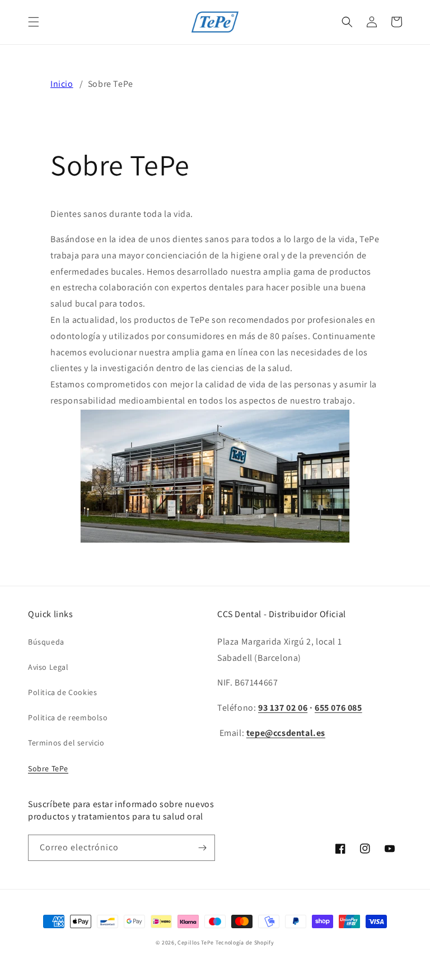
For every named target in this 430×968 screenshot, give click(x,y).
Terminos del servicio (66, 743)
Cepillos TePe (195, 942)
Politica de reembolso (68, 717)
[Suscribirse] (202, 848)
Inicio (61, 84)
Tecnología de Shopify (245, 942)
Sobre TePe (48, 768)
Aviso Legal (48, 667)
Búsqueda (46, 642)
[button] (33, 22)
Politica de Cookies (62, 692)
